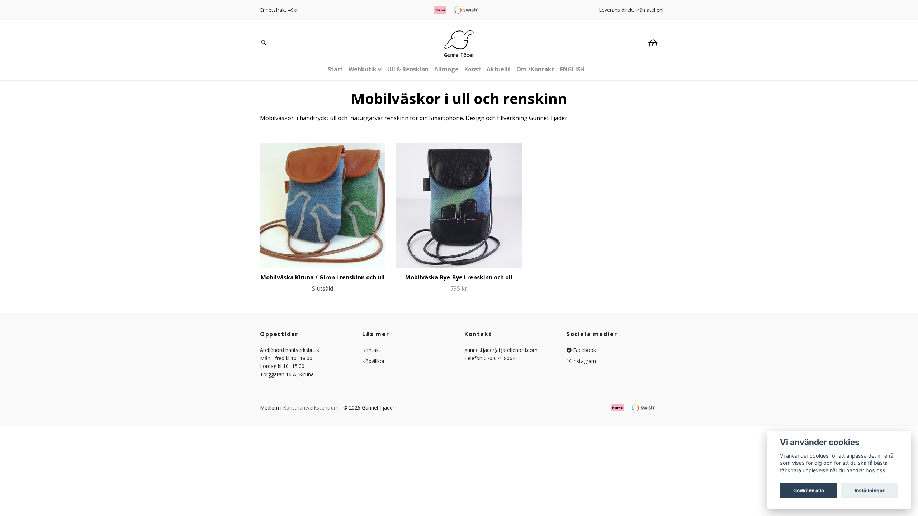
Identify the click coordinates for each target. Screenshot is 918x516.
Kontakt (371, 350)
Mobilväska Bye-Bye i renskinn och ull (458, 277)
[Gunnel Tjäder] (459, 44)
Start (335, 69)
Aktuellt (499, 69)
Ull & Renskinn (408, 69)
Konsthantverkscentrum (311, 407)
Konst (472, 69)
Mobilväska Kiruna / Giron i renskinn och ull (323, 277)
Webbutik (363, 69)
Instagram (583, 361)
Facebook (584, 350)
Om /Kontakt (535, 69)
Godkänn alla (808, 490)
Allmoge (446, 69)
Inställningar (870, 490)
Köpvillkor (373, 361)
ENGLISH (572, 69)
